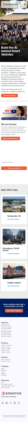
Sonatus (13, 415)
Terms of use (13, 416)
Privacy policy (6, 416)
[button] (25, 4)
